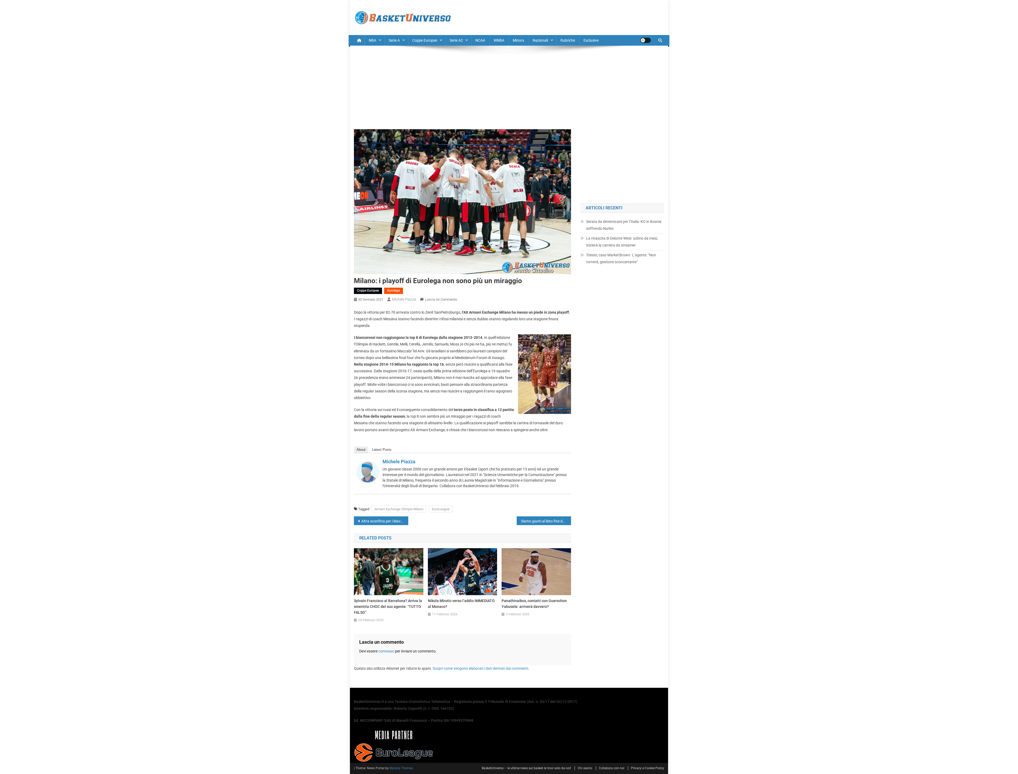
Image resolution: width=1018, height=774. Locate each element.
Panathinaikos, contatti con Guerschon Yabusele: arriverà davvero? (534, 604)
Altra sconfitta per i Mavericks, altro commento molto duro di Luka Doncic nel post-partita (384, 521)
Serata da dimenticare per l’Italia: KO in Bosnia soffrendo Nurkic (623, 225)
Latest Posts (382, 450)
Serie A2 (456, 40)
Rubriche (567, 40)
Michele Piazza (404, 299)
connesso (386, 651)
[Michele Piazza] (367, 471)
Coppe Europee (424, 40)
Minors (518, 40)
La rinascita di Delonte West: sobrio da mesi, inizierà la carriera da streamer (622, 241)
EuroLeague (441, 509)
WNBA (499, 40)
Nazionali (540, 40)
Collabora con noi (611, 768)
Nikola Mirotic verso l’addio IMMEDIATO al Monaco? (461, 604)
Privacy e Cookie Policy (647, 768)
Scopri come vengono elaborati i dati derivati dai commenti (480, 668)
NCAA (480, 40)
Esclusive (591, 40)
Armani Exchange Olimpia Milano (398, 509)
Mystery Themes (401, 768)
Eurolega (393, 290)
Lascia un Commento (441, 299)
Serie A (394, 40)
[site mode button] (645, 40)
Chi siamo (585, 768)
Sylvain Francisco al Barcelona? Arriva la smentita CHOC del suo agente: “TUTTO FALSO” (388, 607)
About (361, 450)
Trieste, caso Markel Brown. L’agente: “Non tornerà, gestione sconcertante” (621, 258)
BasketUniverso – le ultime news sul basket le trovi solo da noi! (526, 768)
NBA (372, 40)
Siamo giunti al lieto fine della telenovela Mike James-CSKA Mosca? (546, 521)
